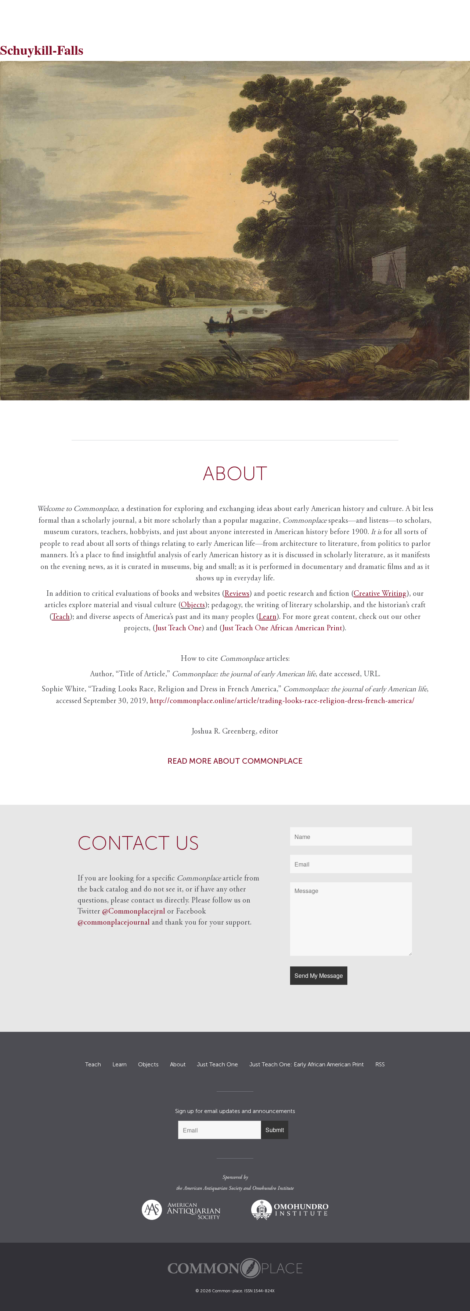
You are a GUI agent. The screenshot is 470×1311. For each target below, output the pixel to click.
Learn (119, 1064)
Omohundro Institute (273, 1188)
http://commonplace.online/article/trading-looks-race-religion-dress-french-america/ (282, 701)
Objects (193, 605)
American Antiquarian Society (213, 1188)
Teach (93, 1064)
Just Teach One (178, 629)
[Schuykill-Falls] (235, 230)
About (178, 1064)
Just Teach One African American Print (282, 629)
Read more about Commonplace (235, 761)
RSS (380, 1064)
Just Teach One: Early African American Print (306, 1064)
